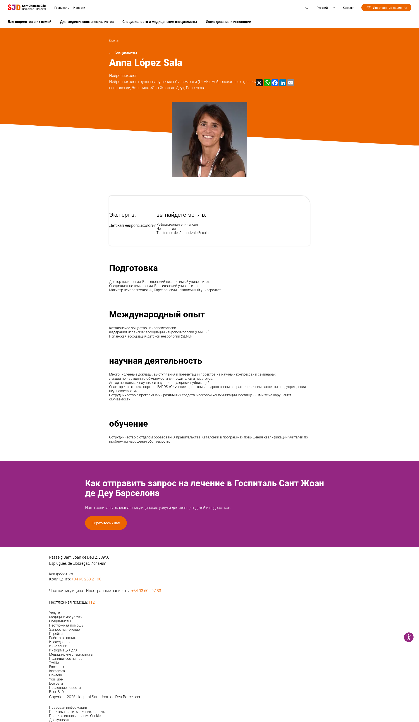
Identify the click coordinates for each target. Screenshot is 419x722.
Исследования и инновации (228, 22)
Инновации (58, 646)
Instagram (57, 671)
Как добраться (61, 574)
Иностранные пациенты (390, 7)
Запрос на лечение (64, 629)
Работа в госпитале (65, 638)
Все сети (56, 683)
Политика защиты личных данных (77, 712)
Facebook (56, 667)
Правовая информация (68, 707)
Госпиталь (61, 7)
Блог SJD (56, 692)
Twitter (54, 663)
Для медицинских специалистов (87, 22)
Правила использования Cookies (75, 716)
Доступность (59, 720)
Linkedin (55, 675)
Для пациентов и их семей (29, 22)
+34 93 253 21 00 (86, 579)
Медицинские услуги (65, 617)
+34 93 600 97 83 (146, 590)
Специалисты (126, 53)
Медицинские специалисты (71, 654)
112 (91, 602)
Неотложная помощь (66, 625)
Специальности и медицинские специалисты (159, 22)
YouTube (56, 679)
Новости (79, 7)
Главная (114, 40)
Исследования (60, 642)
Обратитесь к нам (106, 523)
